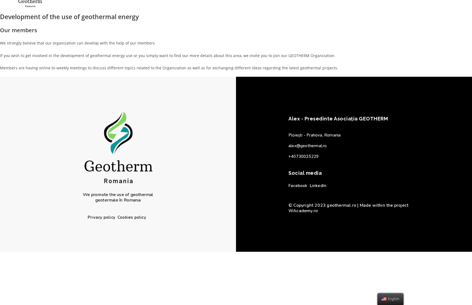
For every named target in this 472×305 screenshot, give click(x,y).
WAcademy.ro (303, 211)
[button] (101, 217)
